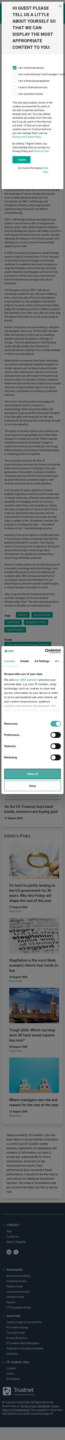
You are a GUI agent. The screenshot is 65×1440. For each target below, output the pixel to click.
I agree (21, 159)
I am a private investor (30, 93)
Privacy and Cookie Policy (26, 136)
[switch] (56, 735)
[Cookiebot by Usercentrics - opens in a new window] (46, 651)
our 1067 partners (26, 679)
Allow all (32, 773)
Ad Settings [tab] (41, 661)
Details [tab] (24, 661)
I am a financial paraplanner (34, 80)
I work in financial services (32, 87)
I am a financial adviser (31, 67)
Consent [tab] (9, 661)
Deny (32, 785)
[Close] (60, 6)
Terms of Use (41, 151)
